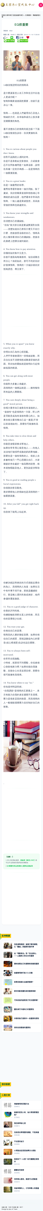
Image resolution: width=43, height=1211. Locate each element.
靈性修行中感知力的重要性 (24, 1009)
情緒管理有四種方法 (21, 1104)
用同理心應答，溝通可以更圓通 (25, 1179)
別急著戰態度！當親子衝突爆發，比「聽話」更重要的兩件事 (26, 945)
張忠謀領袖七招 (20, 1123)
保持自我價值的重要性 (22, 1027)
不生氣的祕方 (19, 1141)
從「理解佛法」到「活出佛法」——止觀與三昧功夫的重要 (25, 954)
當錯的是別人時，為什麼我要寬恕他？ (26, 1113)
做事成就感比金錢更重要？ (24, 982)
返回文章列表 (6, 15)
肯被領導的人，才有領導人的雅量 (26, 1188)
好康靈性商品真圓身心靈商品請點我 (20, 866)
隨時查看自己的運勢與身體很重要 (26, 964)
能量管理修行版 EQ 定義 (23, 973)
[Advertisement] (21, 300)
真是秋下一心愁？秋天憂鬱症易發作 (26, 1160)
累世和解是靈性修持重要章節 (25, 991)
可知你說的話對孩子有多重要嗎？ (26, 1000)
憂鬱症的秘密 (19, 1170)
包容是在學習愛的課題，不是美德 (26, 1132)
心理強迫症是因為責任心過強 (25, 1150)
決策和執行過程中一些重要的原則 (26, 1018)
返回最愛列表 (17, 15)
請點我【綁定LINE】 (27, 860)
